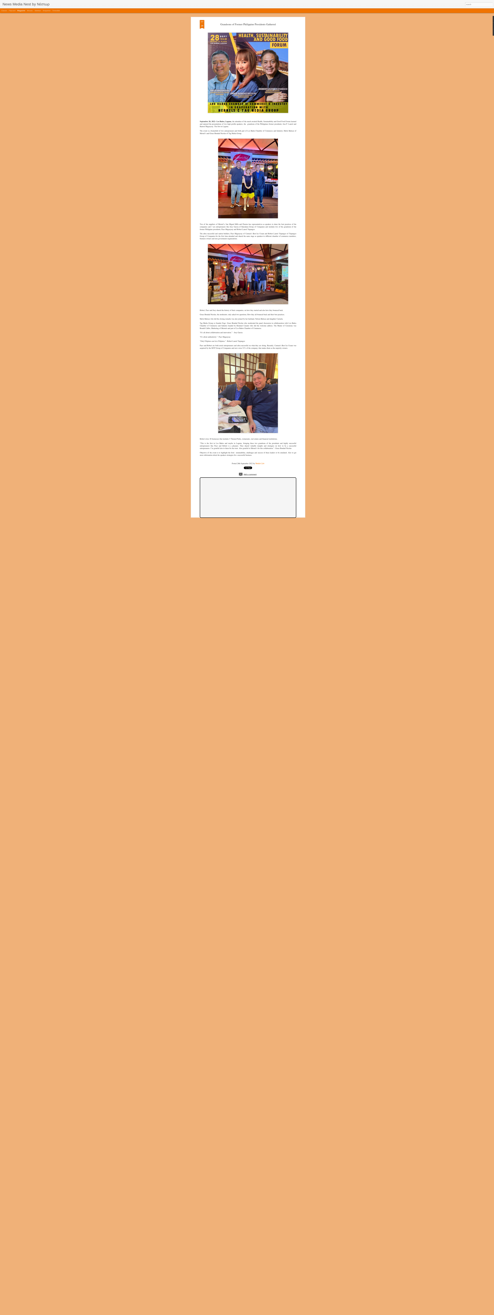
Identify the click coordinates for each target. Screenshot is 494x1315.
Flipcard (12, 11)
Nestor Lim (259, 463)
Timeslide (56, 11)
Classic (4, 11)
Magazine (21, 11)
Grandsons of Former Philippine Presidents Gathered (248, 24)
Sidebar (38, 11)
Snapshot (46, 11)
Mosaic (30, 11)
